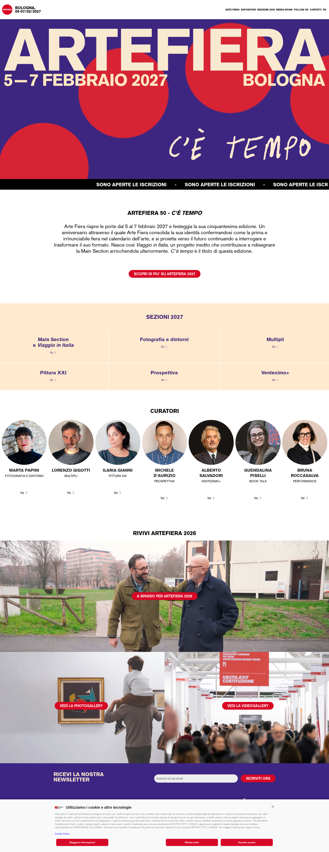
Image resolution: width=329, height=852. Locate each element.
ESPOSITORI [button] (248, 9)
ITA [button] (324, 9)
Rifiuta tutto (192, 842)
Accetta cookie (246, 842)
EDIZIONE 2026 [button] (266, 9)
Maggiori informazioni (82, 842)
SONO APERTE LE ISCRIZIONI (66, 184)
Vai (51, 352)
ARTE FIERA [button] (232, 9)
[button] (272, 806)
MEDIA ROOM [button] (284, 9)
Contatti (315, 9)
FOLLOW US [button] (301, 9)
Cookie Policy (62, 833)
